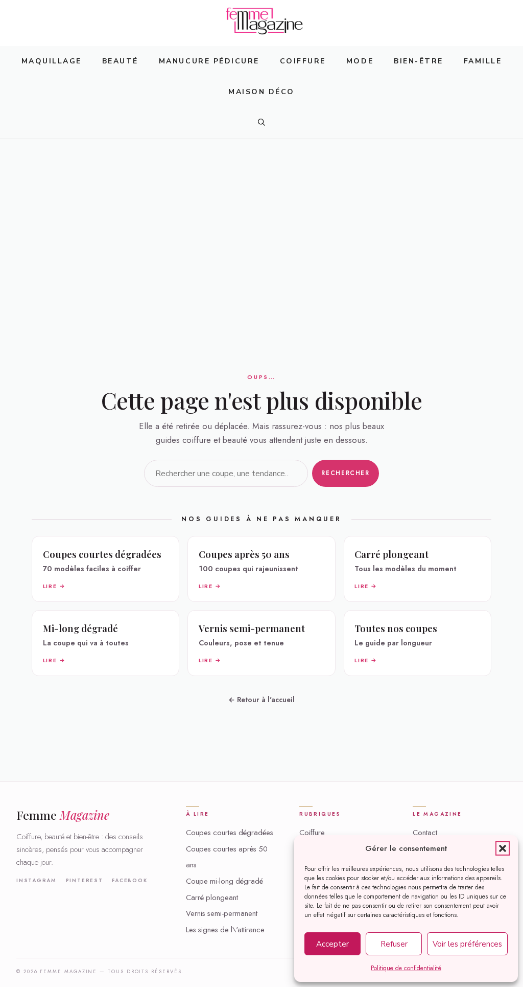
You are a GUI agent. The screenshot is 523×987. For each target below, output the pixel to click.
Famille (483, 61)
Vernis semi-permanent (221, 913)
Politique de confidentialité (406, 968)
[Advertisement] (261, 214)
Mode (359, 61)
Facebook (129, 880)
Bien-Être (418, 61)
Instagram (36, 880)
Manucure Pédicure (209, 61)
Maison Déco (261, 92)
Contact (425, 832)
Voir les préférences (467, 944)
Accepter (332, 944)
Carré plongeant (212, 897)
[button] (502, 848)
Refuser (394, 944)
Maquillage (51, 61)
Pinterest (84, 880)
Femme (62, 815)
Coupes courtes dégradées (229, 832)
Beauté (120, 61)
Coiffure (303, 61)
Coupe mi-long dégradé (224, 881)
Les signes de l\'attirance (225, 929)
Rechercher (345, 473)
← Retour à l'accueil (261, 699)
